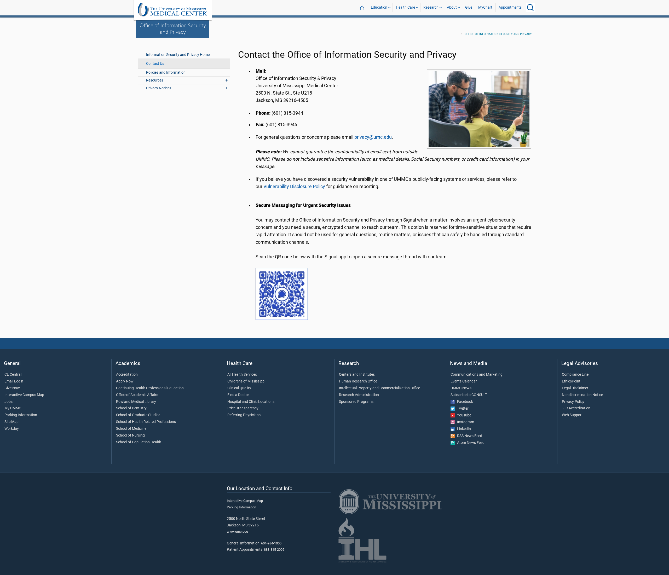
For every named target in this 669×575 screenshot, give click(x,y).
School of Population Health (138, 442)
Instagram (464, 422)
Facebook (464, 402)
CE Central (12, 375)
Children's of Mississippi (246, 381)
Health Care (405, 7)
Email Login (13, 381)
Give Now (12, 388)
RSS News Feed (468, 436)
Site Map (11, 422)
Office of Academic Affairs (137, 395)
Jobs (8, 402)
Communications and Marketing (477, 375)
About (452, 7)
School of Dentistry (131, 408)
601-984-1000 (271, 543)
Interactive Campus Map (24, 395)
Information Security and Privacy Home (178, 55)
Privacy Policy (573, 402)
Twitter (462, 408)
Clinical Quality (239, 388)
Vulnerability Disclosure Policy (294, 186)
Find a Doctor (238, 395)
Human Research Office (358, 381)
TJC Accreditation (576, 408)
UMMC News (461, 388)
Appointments (510, 7)
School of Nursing (130, 435)
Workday (11, 429)
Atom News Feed (470, 443)
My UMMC (12, 408)
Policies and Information (166, 72)
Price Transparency (242, 408)
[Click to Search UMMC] (530, 7)
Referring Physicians (244, 415)
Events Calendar (464, 381)
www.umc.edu (237, 531)
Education (379, 7)
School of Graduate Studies (138, 415)
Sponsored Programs (356, 402)
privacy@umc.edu (373, 137)
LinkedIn (463, 429)
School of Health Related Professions (146, 422)
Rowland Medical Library (136, 402)
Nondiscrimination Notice (582, 395)
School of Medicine (131, 429)
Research (431, 7)
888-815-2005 (274, 549)
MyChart (485, 7)
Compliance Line (575, 375)
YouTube (463, 415)
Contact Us (155, 63)
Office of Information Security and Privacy (173, 28)
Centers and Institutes (357, 375)
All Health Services (242, 375)
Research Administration (359, 395)
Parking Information (20, 415)
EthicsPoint (571, 381)
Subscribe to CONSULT (469, 395)
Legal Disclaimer (575, 388)
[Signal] (282, 293)
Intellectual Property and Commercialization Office (379, 388)
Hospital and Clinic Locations (250, 402)
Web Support (572, 415)
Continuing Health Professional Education (150, 388)
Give (468, 7)
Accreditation (127, 375)
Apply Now (125, 381)
